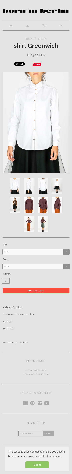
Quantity (7, 274)
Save (38, 64)
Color (6, 259)
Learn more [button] (54, 456)
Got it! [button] (37, 464)
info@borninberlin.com (36, 374)
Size (5, 245)
